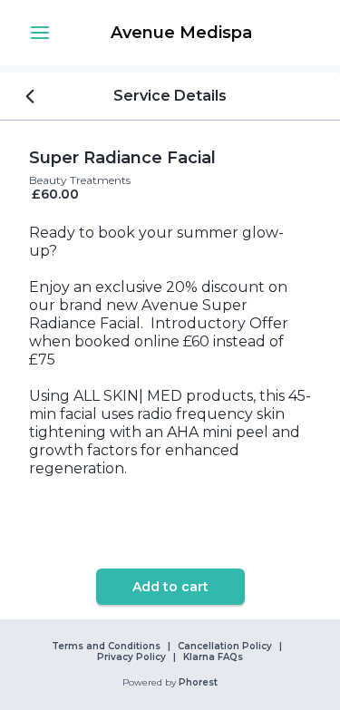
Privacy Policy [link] (131, 657)
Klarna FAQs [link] (213, 657)
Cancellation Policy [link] (225, 646)
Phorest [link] (198, 682)
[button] (40, 32)
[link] (181, 32)
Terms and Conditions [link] (106, 646)
